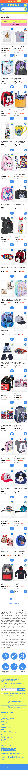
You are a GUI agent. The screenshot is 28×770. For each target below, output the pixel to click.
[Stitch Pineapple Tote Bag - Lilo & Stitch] (20, 99)
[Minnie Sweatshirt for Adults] (20, 572)
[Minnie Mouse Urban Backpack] (7, 225)
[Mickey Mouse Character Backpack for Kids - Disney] (20, 446)
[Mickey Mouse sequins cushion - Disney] (20, 540)
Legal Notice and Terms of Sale (9, 733)
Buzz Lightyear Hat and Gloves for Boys (7, 363)
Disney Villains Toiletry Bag (20, 205)
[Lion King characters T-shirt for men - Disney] (7, 36)
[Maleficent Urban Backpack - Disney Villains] (20, 67)
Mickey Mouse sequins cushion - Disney (20, 552)
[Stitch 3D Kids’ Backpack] (7, 320)
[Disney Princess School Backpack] (20, 288)
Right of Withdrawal (6, 737)
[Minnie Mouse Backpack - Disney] (7, 162)
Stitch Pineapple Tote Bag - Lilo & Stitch (20, 110)
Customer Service (15, 701)
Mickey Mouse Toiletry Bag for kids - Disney (20, 173)
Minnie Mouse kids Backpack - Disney (6, 205)
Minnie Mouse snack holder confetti (6, 457)
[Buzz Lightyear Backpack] (20, 414)
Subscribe (21, 690)
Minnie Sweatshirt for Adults (20, 583)
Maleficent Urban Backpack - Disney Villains (19, 79)
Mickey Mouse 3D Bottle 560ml (7, 142)
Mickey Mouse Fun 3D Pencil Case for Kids (6, 268)
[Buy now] (12, 55)
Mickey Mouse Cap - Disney (19, 331)
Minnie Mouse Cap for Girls (6, 489)
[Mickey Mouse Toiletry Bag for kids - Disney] (20, 162)
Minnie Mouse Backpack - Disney (7, 173)
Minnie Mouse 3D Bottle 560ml (20, 236)
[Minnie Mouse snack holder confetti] (7, 446)
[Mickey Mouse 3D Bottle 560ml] (7, 130)
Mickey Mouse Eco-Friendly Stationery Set (7, 299)
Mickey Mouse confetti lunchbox (7, 79)
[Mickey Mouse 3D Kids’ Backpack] (7, 99)
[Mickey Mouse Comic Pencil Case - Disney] (20, 351)
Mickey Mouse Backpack (4, 394)
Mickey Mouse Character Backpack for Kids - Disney (20, 457)
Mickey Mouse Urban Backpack (19, 268)
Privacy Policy (5, 734)
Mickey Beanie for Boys (20, 488)
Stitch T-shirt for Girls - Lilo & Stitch (20, 47)
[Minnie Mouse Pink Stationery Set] (20, 383)
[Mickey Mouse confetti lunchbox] (7, 67)
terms (6, 695)
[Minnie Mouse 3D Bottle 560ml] (20, 225)
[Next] (17, 599)
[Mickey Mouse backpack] (7, 572)
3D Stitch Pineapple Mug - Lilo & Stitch (19, 142)
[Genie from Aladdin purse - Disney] (20, 509)
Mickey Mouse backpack (4, 583)
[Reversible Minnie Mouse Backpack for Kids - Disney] (7, 540)
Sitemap (3, 739)
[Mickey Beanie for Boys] (20, 477)
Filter (5, 21)
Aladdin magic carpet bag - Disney (6, 520)
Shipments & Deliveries (7, 720)
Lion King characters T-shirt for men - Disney (7, 47)
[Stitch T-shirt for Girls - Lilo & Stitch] (20, 36)
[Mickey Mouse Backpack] (7, 383)
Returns (3, 721)
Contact (3, 724)
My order (3, 716)
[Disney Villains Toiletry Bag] (20, 193)
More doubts (4, 723)
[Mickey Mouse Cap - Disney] (20, 320)
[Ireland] (2, 750)
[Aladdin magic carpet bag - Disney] (7, 509)
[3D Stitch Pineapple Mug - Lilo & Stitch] (20, 130)
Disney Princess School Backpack (20, 299)
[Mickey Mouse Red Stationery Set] (7, 414)
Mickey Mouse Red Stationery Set (6, 426)
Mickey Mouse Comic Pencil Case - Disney (19, 363)
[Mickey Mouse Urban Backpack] (20, 256)
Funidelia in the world (7, 731)
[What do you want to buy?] (2, 5)
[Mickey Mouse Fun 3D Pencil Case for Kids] (7, 256)
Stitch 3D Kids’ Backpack (4, 331)
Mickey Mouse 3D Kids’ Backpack (7, 110)
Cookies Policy (5, 736)
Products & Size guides (7, 718)
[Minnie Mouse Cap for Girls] (7, 477)
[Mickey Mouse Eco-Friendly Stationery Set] (7, 288)
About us (3, 740)
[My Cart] (25, 5)
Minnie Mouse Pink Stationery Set (19, 394)
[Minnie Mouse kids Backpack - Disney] (7, 193)
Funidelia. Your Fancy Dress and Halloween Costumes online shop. (13, 5)
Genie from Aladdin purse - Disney (19, 520)
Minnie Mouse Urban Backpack (6, 236)
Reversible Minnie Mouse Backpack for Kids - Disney (6, 552)
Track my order (15, 707)
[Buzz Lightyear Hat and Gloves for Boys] (7, 351)
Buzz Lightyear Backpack (18, 426)
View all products (14, 603)
